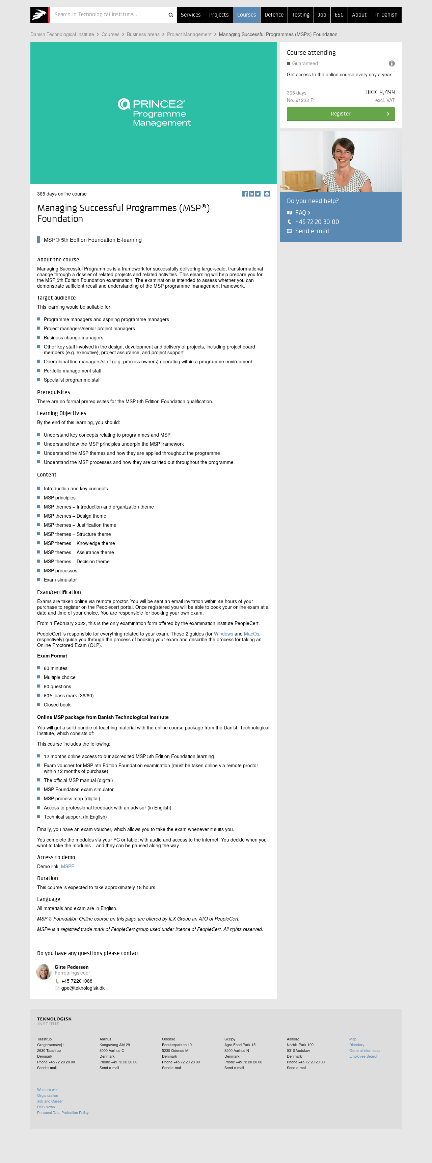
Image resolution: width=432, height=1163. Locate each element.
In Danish (386, 15)
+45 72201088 (76, 981)
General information (365, 1050)
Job (322, 15)
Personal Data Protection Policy (63, 1112)
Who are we (47, 1089)
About (359, 15)
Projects (219, 15)
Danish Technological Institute (62, 34)
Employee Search (363, 1056)
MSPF (67, 866)
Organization (47, 1095)
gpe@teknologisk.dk (83, 988)
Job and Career (50, 1101)
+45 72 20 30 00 (317, 222)
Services (191, 15)
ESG (339, 15)
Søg (171, 15)
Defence (274, 15)
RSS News (46, 1106)
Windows (223, 633)
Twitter (258, 194)
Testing (300, 15)
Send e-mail (312, 231)
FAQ (300, 213)
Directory (356, 1044)
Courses (246, 15)
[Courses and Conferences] (40, 15)
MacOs (251, 633)
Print (267, 194)
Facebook (245, 194)
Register (341, 114)
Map (352, 1038)
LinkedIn (251, 194)
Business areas (143, 34)
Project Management (189, 34)
